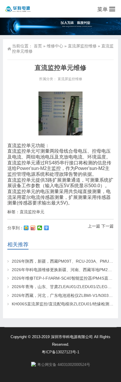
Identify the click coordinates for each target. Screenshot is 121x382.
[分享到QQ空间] (26, 228)
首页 (38, 46)
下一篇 (107, 226)
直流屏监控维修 (82, 46)
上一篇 (94, 226)
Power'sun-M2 (32, 168)
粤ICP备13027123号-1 (60, 352)
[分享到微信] (39, 228)
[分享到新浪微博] (33, 228)
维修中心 (55, 46)
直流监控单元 (32, 211)
